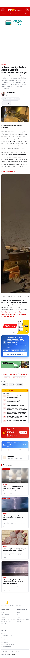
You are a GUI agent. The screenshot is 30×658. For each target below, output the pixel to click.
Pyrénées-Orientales (23, 619)
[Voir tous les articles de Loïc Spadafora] (3, 94)
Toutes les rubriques (7, 635)
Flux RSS (3, 637)
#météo (5, 384)
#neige (12, 384)
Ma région (15, 14)
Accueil (3, 633)
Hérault (19, 615)
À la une (7, 377)
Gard (18, 612)
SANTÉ (3, 626)
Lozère (19, 621)
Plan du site (4, 642)
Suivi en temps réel (19, 377)
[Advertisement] (15, 46)
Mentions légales (6, 646)
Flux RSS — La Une (6, 640)
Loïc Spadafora (10, 92)
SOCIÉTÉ (3, 617)
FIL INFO (4, 14)
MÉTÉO (26, 14)
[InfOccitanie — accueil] (15, 9)
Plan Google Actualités (7, 644)
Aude (18, 617)
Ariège (19, 626)
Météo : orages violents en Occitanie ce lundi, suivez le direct (13, 517)
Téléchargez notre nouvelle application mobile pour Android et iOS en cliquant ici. (13, 314)
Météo (3, 64)
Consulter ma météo (15, 450)
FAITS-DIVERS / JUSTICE (8, 619)
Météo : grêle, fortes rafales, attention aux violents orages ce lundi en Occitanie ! (14, 581)
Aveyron (19, 623)
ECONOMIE (4, 623)
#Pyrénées (19, 384)
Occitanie (24, 374)
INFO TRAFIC (5, 615)
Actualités (13, 374)
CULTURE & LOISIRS (7, 621)
